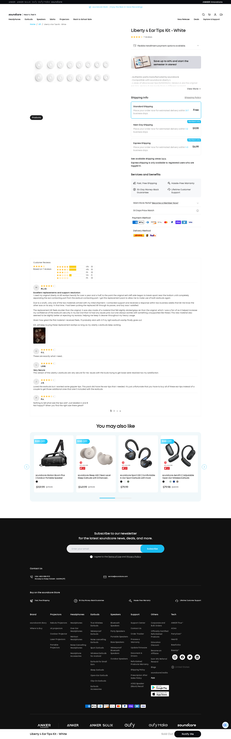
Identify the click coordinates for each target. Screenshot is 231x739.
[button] (166, 45)
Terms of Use (114, 556)
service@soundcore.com (118, 576)
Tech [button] (173, 614)
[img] (135, 223)
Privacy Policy (133, 556)
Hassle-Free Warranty (142, 600)
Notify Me (188, 734)
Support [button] (135, 614)
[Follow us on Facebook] (182, 657)
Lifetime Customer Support (190, 600)
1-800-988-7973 (44, 576)
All (39, 24)
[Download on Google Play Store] (160, 687)
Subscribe (152, 548)
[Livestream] (221, 14)
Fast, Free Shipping (42, 600)
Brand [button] (33, 614)
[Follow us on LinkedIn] (197, 657)
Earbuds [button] (95, 614)
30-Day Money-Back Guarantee (91, 600)
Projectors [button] (55, 614)
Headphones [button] (77, 614)
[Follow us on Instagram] (175, 657)
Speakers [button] (116, 614)
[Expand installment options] (198, 45)
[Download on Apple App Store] (160, 694)
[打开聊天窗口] (225, 725)
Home (32, 24)
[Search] (203, 14)
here (163, 158)
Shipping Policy (193, 97)
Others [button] (154, 614)
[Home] (22, 14)
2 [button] (114, 411)
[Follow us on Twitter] (189, 657)
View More (192, 88)
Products (36, 117)
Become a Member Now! (165, 203)
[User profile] (215, 14)
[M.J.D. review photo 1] (39, 335)
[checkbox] (91, 556)
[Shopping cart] (209, 14)
